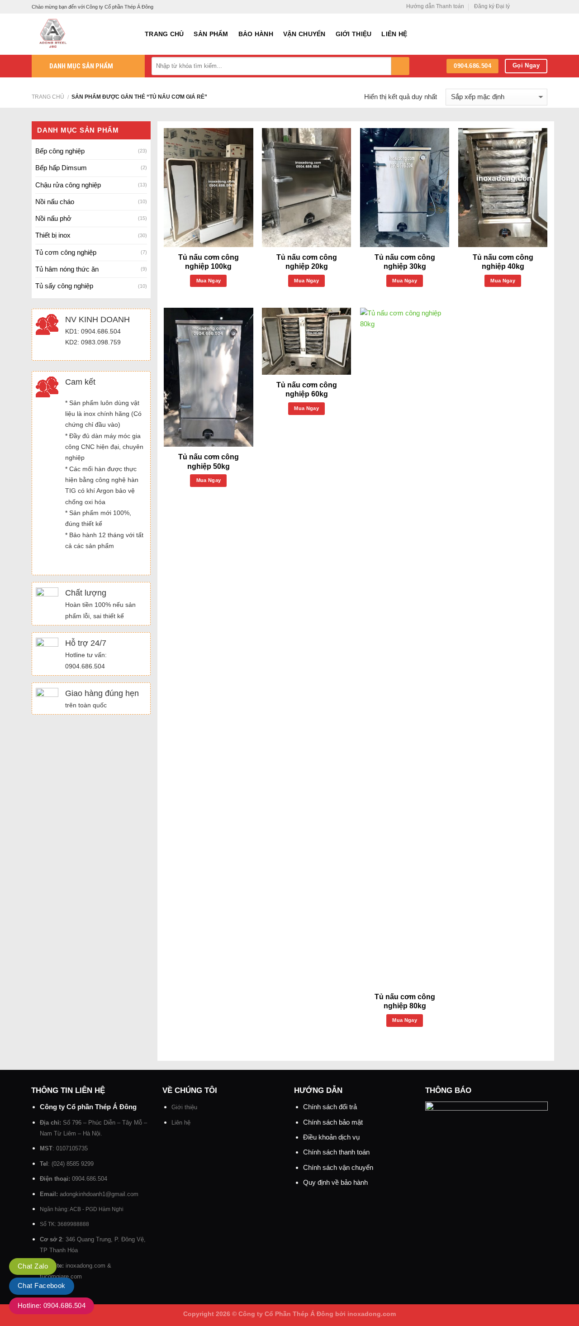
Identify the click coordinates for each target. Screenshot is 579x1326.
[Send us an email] (543, 7)
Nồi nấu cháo (54, 201)
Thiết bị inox (53, 235)
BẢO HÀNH (255, 34)
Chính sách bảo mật (333, 1122)
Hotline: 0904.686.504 (51, 1305)
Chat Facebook (42, 1285)
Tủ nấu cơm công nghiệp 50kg (208, 461)
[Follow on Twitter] (534, 7)
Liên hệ (394, 34)
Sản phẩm (211, 34)
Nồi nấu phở (53, 218)
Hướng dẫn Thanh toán (435, 6)
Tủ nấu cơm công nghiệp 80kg (405, 1001)
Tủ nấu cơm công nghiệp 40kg (503, 262)
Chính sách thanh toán (336, 1152)
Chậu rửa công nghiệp (68, 185)
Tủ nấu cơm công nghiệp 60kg (306, 389)
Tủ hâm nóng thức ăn (67, 269)
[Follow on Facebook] (518, 7)
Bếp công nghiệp (60, 151)
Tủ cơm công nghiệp (65, 252)
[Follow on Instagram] (526, 7)
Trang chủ (164, 34)
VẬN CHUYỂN (304, 34)
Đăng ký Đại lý (492, 6)
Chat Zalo (33, 1266)
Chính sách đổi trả (330, 1107)
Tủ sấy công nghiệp (64, 286)
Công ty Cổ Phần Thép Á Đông (285, 1314)
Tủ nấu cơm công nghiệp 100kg (208, 262)
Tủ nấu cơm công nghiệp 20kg (306, 262)
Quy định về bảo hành (335, 1182)
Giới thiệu (354, 34)
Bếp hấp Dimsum (61, 168)
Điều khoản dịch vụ (331, 1137)
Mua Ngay (208, 280)
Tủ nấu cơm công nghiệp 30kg (405, 262)
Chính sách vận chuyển (338, 1167)
